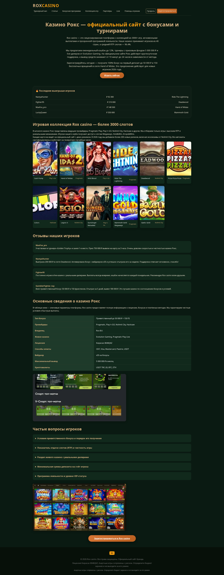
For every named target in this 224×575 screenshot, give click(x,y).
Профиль (151, 11)
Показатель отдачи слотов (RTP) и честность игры (64, 447)
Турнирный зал (40, 11)
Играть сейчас (112, 75)
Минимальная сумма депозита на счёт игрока (62, 466)
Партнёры (107, 11)
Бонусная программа (71, 11)
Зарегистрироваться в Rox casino (112, 538)
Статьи (55, 11)
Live (118, 11)
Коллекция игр (91, 11)
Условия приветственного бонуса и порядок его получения (69, 438)
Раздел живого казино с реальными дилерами (63, 457)
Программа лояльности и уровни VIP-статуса (61, 476)
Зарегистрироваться (167, 11)
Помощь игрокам (132, 11)
